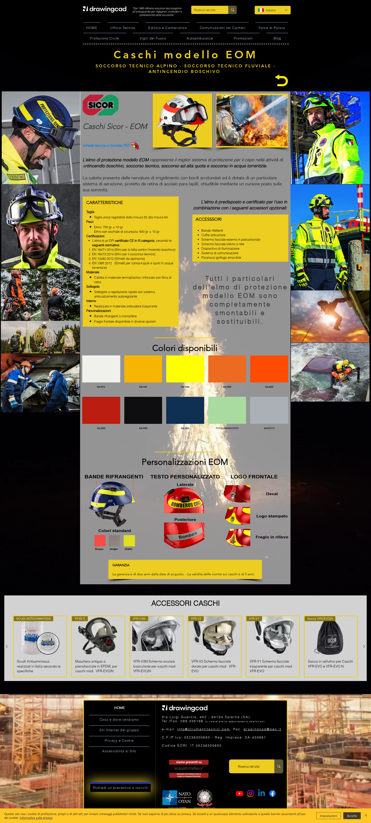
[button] (182, 121)
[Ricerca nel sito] (232, 10)
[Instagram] (250, 793)
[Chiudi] (365, 816)
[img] (101, 374)
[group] (185, 646)
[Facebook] (272, 793)
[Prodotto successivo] (364, 646)
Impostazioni (328, 816)
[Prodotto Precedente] (6, 646)
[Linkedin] (261, 793)
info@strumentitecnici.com (203, 729)
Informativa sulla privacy (36, 817)
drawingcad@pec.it (262, 729)
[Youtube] (239, 793)
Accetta (352, 816)
